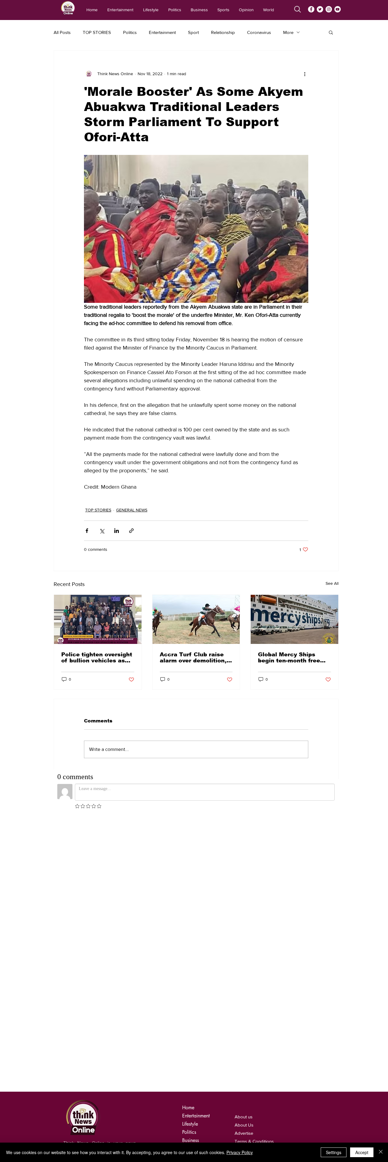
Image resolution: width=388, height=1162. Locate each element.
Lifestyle (190, 1095)
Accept (361, 1152)
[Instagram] (329, 9)
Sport (193, 32)
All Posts (62, 32)
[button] (331, 32)
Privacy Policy (239, 1152)
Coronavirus (259, 32)
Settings (333, 1152)
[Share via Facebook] (87, 531)
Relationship (223, 32)
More (288, 32)
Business (190, 1112)
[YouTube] (337, 9)
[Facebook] (311, 9)
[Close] (380, 1152)
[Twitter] (320, 9)
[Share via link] (131, 531)
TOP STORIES (97, 32)
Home (188, 1079)
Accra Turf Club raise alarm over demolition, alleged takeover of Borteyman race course (194, 657)
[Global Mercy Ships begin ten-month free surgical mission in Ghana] (294, 619)
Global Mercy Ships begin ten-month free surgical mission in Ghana (289, 657)
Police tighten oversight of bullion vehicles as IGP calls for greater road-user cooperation (96, 657)
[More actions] (304, 73)
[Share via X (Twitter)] (102, 531)
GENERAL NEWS (131, 509)
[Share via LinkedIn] (116, 531)
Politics (130, 32)
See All (332, 583)
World (188, 1136)
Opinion (190, 1128)
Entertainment (162, 32)
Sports (188, 1120)
